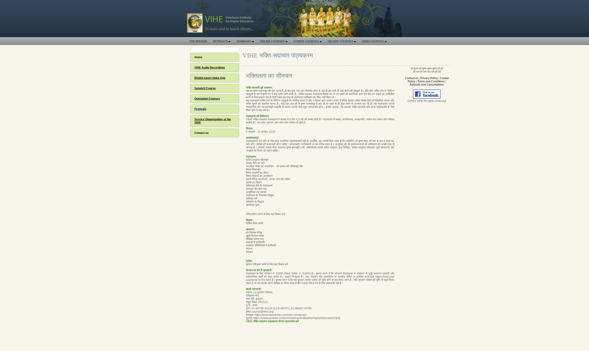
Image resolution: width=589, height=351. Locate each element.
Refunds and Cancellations (427, 84)
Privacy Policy (429, 78)
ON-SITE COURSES (341, 41)
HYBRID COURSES (307, 41)
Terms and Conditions (431, 81)
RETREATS (220, 41)
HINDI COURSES (373, 41)
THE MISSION (198, 41)
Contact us (201, 133)
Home (198, 57)
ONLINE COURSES (273, 41)
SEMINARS (244, 41)
